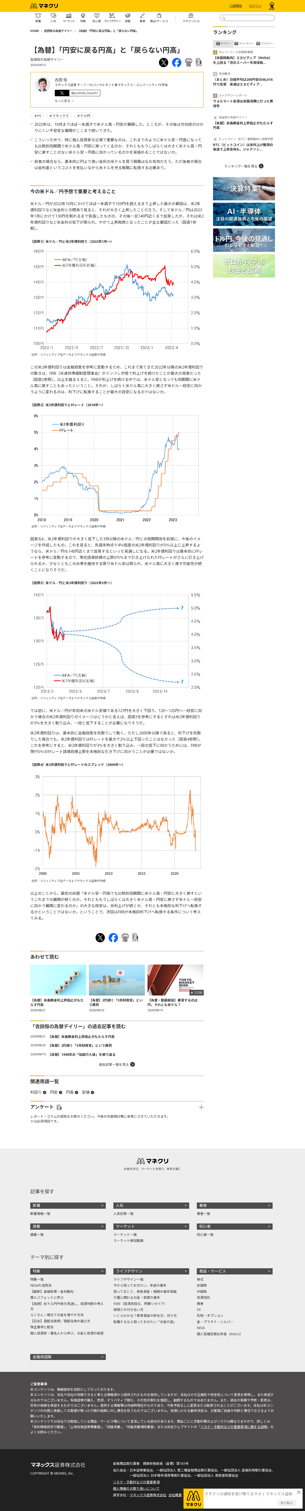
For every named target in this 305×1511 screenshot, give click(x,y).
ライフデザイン (129, 1271)
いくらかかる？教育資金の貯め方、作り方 (145, 1315)
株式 (200, 1279)
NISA (201, 1327)
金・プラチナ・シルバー (215, 1321)
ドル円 (85, 115)
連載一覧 (37, 1234)
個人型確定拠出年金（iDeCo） (220, 1334)
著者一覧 (203, 1213)
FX (39, 115)
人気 (119, 1205)
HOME (34, 31)
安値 (86, 1092)
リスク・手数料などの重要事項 (136, 1482)
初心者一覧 (205, 1234)
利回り (36, 1092)
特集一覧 (37, 1279)
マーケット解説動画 (128, 1240)
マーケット (125, 1226)
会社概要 (175, 1495)
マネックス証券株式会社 (148, 1495)
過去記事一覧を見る (114, 1064)
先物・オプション (210, 1315)
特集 (36, 1271)
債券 (200, 1303)
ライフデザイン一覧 (128, 1279)
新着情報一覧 (40, 1213)
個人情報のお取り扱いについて (136, 1488)
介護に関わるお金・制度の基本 (136, 1297)
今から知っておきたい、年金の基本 (140, 1285)
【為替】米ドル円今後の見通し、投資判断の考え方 (67, 1306)
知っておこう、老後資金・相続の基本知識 (145, 1291)
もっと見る (63, 100)
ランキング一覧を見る (241, 166)
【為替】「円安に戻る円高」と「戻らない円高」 (108, 31)
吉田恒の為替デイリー (58, 31)
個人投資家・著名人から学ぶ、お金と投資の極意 (67, 1333)
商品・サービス (212, 1271)
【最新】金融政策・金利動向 (52, 1291)
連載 (36, 1226)
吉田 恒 (61, 79)
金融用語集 (42, 1356)
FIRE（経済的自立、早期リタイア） (140, 1303)
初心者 (205, 1226)
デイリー (225, 43)
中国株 (202, 1291)
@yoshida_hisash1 (84, 93)
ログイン (255, 6)
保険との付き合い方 (128, 1309)
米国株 (202, 1285)
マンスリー (267, 43)
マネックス (60, 115)
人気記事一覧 (123, 1213)
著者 (203, 1205)
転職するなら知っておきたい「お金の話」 (145, 1321)
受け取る (286, 1503)
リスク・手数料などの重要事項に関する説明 (233, 1427)
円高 (70, 1092)
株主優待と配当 (42, 1327)
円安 (54, 1092)
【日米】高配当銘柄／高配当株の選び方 (60, 1321)
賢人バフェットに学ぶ (47, 1297)
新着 (36, 1205)
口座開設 (236, 6)
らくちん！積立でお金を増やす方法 (57, 1315)
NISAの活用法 (40, 1285)
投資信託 (203, 1297)
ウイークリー (246, 43)
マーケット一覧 (125, 1234)
